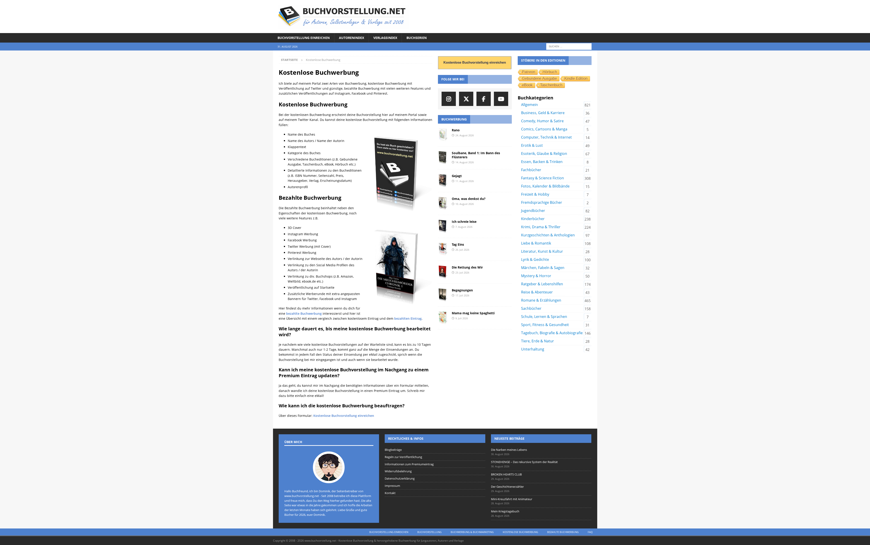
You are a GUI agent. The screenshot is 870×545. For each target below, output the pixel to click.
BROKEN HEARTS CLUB (506, 474)
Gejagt (457, 176)
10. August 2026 (464, 204)
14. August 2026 (464, 162)
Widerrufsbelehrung (398, 471)
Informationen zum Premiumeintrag (409, 464)
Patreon (528, 72)
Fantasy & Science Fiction (542, 177)
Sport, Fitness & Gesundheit (545, 324)
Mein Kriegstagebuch (505, 511)
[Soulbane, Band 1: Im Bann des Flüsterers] (443, 158)
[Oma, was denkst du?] (443, 203)
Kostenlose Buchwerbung (520, 532)
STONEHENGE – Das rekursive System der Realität (524, 462)
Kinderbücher (533, 218)
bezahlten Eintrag (408, 318)
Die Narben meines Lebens (509, 450)
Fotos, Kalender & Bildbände (545, 186)
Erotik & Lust (532, 145)
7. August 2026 (463, 226)
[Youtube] (501, 99)
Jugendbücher (533, 210)
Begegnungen (462, 290)
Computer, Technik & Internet (546, 137)
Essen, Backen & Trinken (542, 161)
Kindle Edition (575, 78)
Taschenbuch (551, 85)
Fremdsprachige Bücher (541, 202)
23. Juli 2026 (462, 272)
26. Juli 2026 (462, 249)
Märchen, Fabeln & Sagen (542, 267)
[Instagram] (449, 99)
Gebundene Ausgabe (539, 78)
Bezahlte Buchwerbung (563, 532)
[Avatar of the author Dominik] (328, 478)
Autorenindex (351, 38)
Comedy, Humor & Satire (542, 120)
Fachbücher (531, 169)
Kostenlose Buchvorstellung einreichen (343, 415)
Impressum (392, 486)
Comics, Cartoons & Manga (544, 129)
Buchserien (416, 38)
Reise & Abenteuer (537, 292)
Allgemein (529, 104)
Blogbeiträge (393, 450)
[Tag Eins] (443, 249)
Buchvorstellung (429, 532)
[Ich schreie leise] (443, 226)
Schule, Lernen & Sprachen (544, 316)
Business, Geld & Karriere (543, 112)
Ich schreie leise (464, 221)
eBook (527, 85)
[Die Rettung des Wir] (443, 272)
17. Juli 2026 (462, 295)
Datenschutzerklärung (400, 478)
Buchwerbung (454, 119)
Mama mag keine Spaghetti (473, 313)
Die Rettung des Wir (467, 267)
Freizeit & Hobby (535, 194)
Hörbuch (550, 72)
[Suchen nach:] (569, 46)
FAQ (590, 532)
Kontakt (390, 493)
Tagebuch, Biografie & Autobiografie (552, 332)
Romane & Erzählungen (541, 300)
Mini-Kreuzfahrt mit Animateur (511, 499)
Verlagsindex (385, 38)
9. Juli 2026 (461, 318)
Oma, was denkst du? (469, 199)
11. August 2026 (464, 181)
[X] (466, 99)
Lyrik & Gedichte (535, 259)
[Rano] (443, 135)
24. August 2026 (464, 135)
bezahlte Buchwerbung (304, 313)
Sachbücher (531, 308)
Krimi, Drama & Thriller (541, 226)
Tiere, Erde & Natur (537, 341)
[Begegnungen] (443, 295)
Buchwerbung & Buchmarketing (472, 532)
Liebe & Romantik (536, 243)
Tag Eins (458, 244)
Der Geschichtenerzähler (507, 487)
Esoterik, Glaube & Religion (544, 153)
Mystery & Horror (536, 275)
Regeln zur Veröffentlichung (403, 457)
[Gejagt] (443, 180)
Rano (456, 130)
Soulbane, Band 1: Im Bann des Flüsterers (476, 155)
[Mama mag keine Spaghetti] (443, 318)
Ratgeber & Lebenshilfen (542, 283)
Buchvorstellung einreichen (304, 38)
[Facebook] (483, 99)
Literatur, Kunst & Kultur (542, 251)
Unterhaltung (532, 349)
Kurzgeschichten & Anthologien (548, 235)
